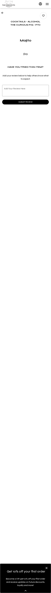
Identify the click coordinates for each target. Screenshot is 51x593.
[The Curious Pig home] (14, 4)
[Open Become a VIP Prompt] (25, 590)
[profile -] (40, 4)
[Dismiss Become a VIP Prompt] (46, 568)
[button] (3, 12)
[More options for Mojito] (43, 15)
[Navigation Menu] (47, 4)
